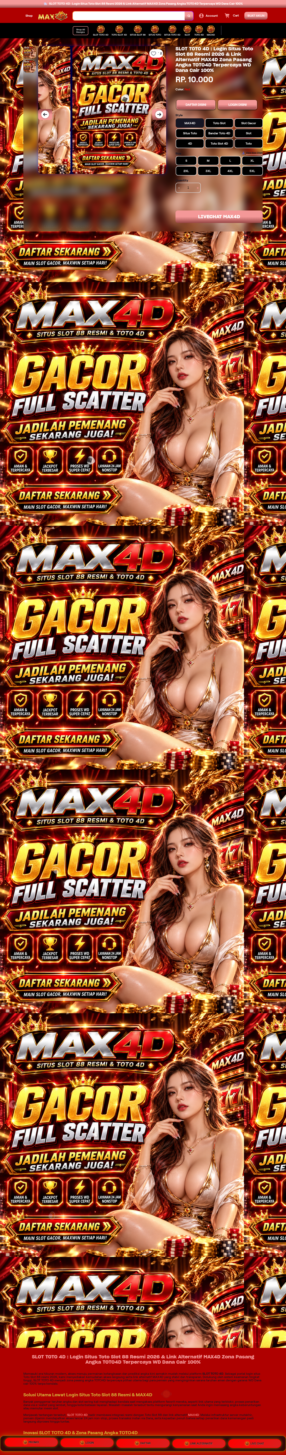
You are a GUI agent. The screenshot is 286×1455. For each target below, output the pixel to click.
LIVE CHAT (257, 1443)
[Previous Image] (45, 114)
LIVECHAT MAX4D (219, 217)
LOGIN (89, 1442)
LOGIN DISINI (237, 104)
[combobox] (129, 15)
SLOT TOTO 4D (77, 1415)
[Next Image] (159, 114)
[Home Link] (52, 16)
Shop (29, 15)
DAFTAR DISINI (196, 104)
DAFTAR (145, 1442)
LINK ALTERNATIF (201, 1442)
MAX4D (193, 1415)
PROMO (34, 1442)
